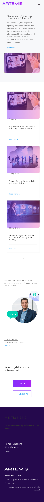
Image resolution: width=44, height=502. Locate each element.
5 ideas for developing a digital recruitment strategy (22, 182)
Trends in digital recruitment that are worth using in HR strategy (21, 237)
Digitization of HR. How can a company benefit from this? (19, 17)
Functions (23, 393)
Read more (11, 47)
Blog (7, 447)
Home (22, 383)
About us (15, 447)
